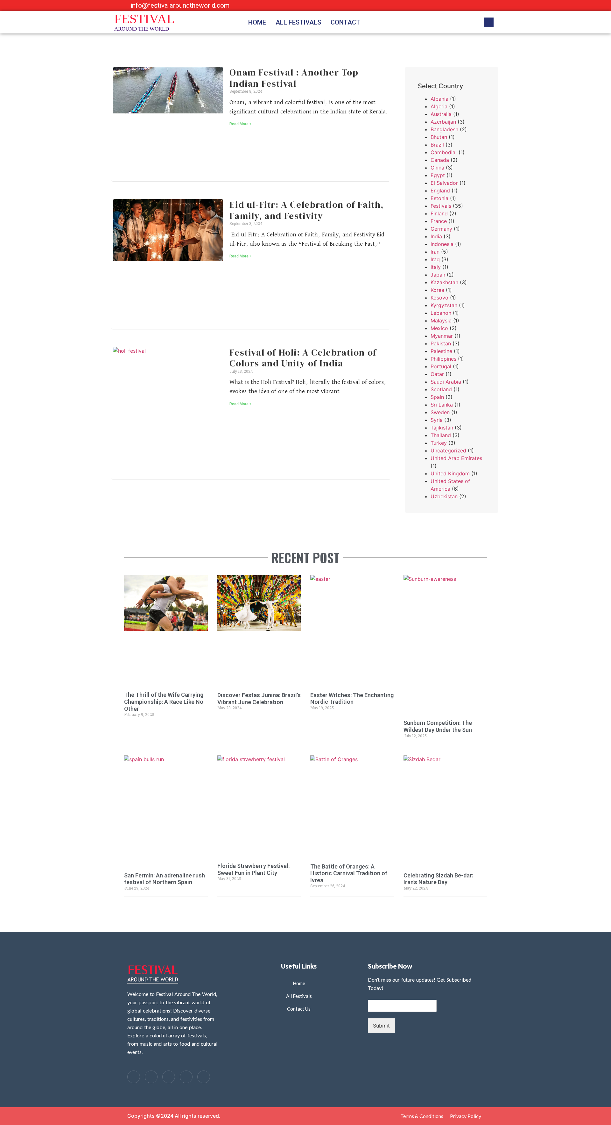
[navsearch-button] (489, 22)
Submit (381, 1025)
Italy (436, 267)
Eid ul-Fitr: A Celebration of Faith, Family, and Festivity (306, 210)
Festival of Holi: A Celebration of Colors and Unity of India (302, 358)
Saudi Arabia (446, 382)
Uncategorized (448, 450)
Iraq (435, 259)
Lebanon (441, 313)
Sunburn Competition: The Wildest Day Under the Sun (438, 726)
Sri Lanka (442, 404)
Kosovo (439, 297)
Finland (439, 213)
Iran (435, 252)
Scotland (441, 389)
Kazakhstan (444, 282)
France (439, 221)
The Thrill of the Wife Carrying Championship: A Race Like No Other (163, 701)
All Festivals (298, 22)
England (440, 190)
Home (257, 22)
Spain (437, 397)
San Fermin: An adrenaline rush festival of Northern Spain (164, 879)
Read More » (240, 124)
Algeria (439, 106)
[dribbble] (186, 1077)
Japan (438, 274)
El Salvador (444, 183)
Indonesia (442, 244)
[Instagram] (475, 6)
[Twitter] (151, 1077)
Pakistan (441, 343)
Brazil (437, 144)
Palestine (441, 351)
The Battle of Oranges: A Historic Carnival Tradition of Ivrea (348, 873)
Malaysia (441, 320)
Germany (441, 229)
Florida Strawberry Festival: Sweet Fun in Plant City (253, 869)
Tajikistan (442, 427)
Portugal (441, 366)
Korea (437, 290)
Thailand (441, 435)
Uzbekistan (444, 496)
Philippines (443, 359)
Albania (439, 99)
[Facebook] (449, 6)
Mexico (439, 328)
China (437, 167)
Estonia (439, 198)
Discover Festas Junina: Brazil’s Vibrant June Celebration (259, 698)
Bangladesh (444, 129)
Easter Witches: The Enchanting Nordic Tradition (352, 698)
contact (345, 22)
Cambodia (444, 152)
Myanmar (442, 336)
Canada (440, 160)
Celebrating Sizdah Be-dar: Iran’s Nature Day (438, 879)
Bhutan (439, 137)
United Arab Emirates (456, 458)
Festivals (441, 206)
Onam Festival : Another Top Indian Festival (293, 78)
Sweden (440, 412)
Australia (441, 114)
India (436, 236)
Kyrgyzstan (444, 305)
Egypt (438, 175)
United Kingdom (450, 473)
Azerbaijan (443, 122)
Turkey (439, 443)
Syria (437, 420)
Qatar (437, 374)
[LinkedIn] (462, 6)
